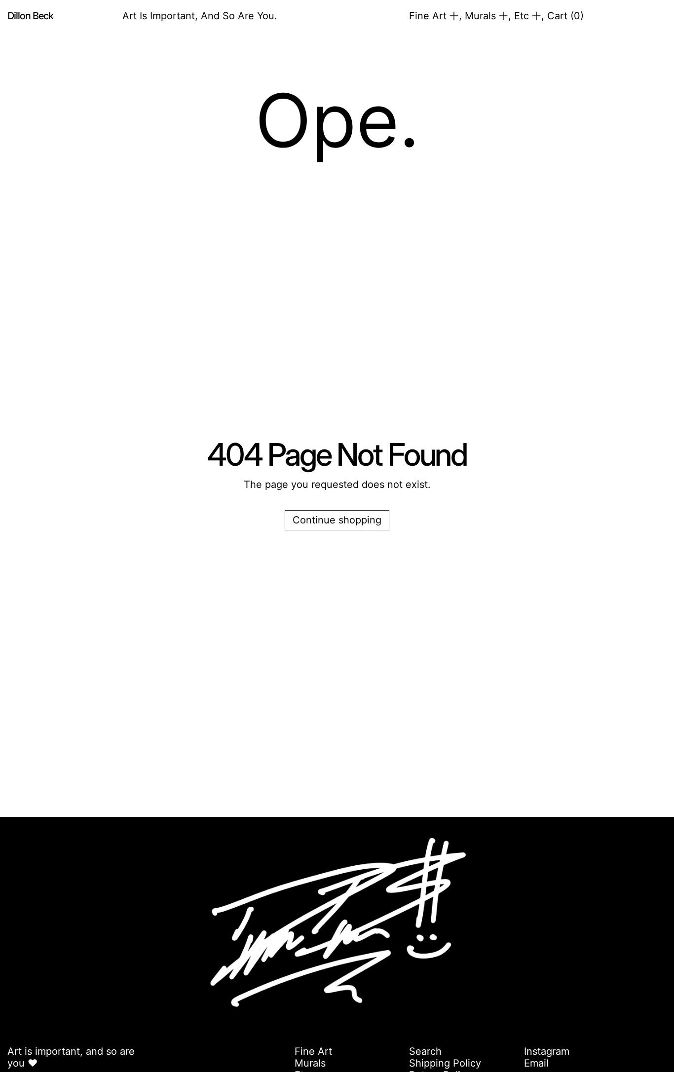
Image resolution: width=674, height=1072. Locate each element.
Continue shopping (337, 520)
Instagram (546, 1051)
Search (425, 1051)
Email (536, 1063)
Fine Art (313, 1051)
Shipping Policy (445, 1063)
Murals (310, 1063)
